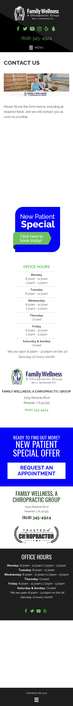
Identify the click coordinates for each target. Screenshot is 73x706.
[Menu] (36, 700)
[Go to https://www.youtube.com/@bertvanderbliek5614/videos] (38, 611)
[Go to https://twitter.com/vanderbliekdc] (25, 29)
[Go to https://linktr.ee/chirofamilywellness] (53, 29)
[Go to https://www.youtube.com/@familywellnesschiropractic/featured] (32, 29)
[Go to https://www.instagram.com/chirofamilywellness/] (39, 29)
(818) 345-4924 (36, 38)
